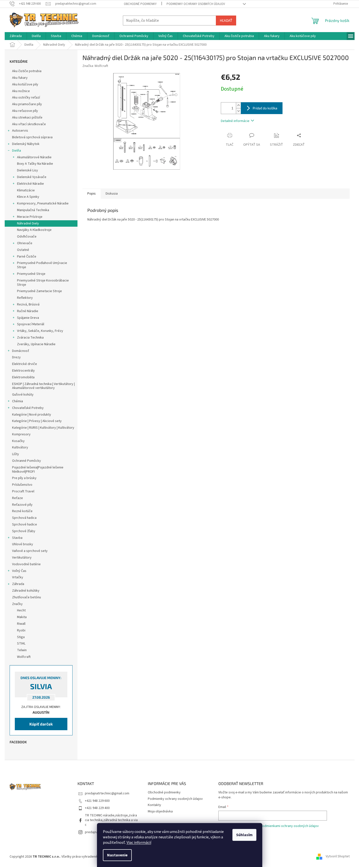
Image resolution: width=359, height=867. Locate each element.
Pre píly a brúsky (24, 478)
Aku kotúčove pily (25, 84)
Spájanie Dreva (28, 317)
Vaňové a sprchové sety (30, 550)
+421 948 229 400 (97, 808)
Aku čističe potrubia (26, 71)
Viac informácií (139, 842)
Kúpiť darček (41, 724)
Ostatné (23, 249)
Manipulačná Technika (33, 210)
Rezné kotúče (22, 511)
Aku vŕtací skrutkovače (29, 124)
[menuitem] (16, 36)
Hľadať (226, 20)
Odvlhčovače (27, 236)
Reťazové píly (22, 504)
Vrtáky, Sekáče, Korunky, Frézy (40, 330)
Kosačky (18, 441)
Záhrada (18, 584)
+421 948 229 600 (97, 800)
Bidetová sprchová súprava (32, 137)
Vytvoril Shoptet (338, 856)
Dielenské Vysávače (31, 177)
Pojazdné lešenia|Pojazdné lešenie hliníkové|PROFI (37, 469)
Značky (17, 604)
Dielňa (16, 150)
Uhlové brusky (22, 544)
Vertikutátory (22, 557)
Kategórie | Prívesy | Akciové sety (37, 421)
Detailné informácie (235, 121)
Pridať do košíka (265, 108)
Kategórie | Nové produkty (31, 414)
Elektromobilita (23, 377)
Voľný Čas (19, 570)
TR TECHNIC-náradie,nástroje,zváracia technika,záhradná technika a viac (111, 820)
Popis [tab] (91, 193)
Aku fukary (20, 77)
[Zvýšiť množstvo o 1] (238, 105)
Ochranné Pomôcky (26, 460)
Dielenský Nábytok (25, 143)
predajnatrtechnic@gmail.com (107, 793)
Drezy (16, 357)
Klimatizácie (26, 190)
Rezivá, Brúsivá (28, 304)
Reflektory (25, 297)
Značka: (95, 65)
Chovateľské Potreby (28, 407)
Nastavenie (117, 855)
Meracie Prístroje (29, 216)
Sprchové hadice (24, 524)
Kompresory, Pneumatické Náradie (43, 203)
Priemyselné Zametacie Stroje (39, 291)
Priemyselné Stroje (31, 273)
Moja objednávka (160, 811)
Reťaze (17, 498)
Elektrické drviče (24, 364)
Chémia (17, 401)
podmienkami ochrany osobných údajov (289, 826)
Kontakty (154, 805)
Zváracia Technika (30, 337)
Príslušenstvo (22, 484)
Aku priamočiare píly (27, 104)
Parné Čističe (26, 256)
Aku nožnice (21, 91)
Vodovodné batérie (26, 564)
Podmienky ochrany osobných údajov (196, 4)
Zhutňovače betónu (26, 597)
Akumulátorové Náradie (34, 157)
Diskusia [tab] (112, 193)
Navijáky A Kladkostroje (34, 229)
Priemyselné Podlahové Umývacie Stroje (42, 265)
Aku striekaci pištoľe (27, 117)
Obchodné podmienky (140, 4)
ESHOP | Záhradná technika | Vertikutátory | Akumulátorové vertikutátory (43, 386)
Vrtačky (17, 577)
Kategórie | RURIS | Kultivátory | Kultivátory (43, 427)
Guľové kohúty (23, 394)
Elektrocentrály (23, 370)
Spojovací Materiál (30, 324)
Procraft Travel (23, 491)
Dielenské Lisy (27, 170)
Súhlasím (244, 835)
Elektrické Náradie (30, 183)
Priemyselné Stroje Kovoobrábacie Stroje (43, 282)
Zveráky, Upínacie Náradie (36, 344)
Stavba (17, 537)
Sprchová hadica (24, 517)
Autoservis (20, 130)
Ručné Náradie (27, 311)
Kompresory (21, 434)
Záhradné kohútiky (25, 590)
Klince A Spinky (28, 196)
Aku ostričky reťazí (26, 97)
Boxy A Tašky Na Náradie (35, 163)
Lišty (15, 454)
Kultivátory (20, 447)
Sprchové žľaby (23, 531)
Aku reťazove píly (25, 110)
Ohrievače (24, 243)
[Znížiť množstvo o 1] (238, 111)
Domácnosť (20, 350)
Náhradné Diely (28, 223)
